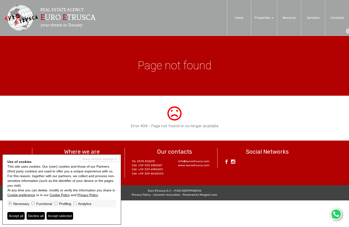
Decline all (35, 216)
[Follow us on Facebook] (226, 162)
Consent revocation (166, 194)
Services (313, 17)
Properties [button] (263, 17)
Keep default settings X (99, 159)
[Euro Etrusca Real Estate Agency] (21, 18)
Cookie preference (21, 195)
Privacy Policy (141, 194)
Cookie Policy (60, 195)
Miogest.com (208, 194)
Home (239, 17)
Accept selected (60, 216)
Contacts (337, 17)
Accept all (16, 216)
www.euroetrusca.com (193, 165)
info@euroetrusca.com (193, 161)
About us (289, 17)
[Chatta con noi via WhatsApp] (336, 214)
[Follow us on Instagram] (233, 162)
